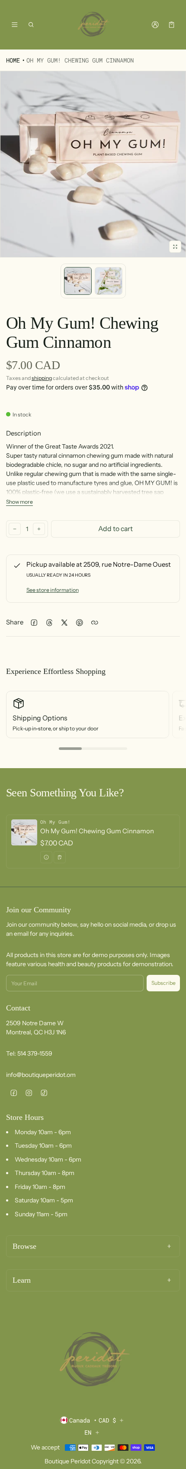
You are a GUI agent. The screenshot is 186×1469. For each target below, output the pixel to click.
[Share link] (94, 622)
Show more (19, 501)
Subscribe (163, 983)
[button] (31, 25)
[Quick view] (46, 857)
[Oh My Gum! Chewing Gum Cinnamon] (93, 841)
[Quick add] (60, 857)
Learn (22, 1280)
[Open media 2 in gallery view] (108, 280)
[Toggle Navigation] (14, 25)
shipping (42, 378)
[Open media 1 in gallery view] (77, 280)
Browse (24, 1246)
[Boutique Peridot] (93, 24)
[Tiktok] (43, 1093)
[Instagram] (28, 1093)
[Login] (155, 25)
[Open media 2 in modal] (93, 164)
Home (13, 60)
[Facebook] (13, 1093)
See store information (52, 590)
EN (87, 1432)
